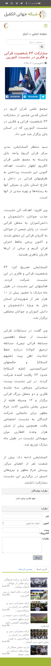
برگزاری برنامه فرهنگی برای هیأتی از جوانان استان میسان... (16, 582)
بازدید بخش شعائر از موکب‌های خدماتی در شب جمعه (18, 650)
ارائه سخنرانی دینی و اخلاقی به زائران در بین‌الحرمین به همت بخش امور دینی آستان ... (28, 636)
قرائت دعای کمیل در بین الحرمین (16, 593)
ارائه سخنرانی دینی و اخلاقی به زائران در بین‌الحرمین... (18, 606)
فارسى (34, 3)
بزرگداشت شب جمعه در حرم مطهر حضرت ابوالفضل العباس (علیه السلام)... (26, 620)
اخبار (25, 34)
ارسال (38, 557)
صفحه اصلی (39, 34)
